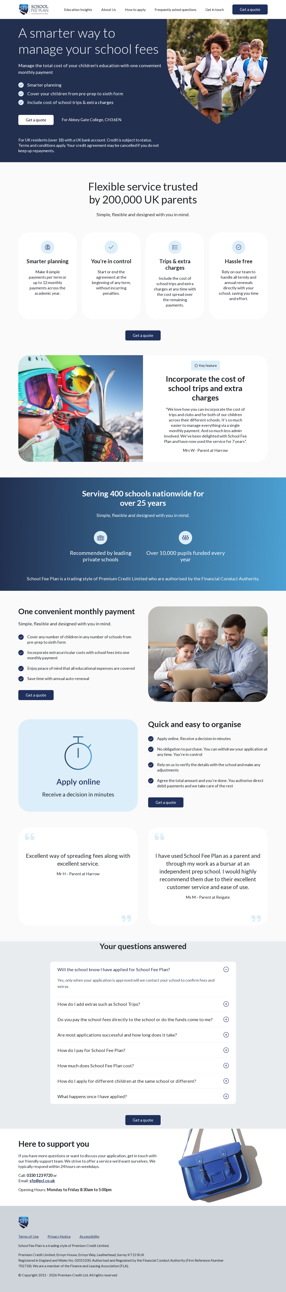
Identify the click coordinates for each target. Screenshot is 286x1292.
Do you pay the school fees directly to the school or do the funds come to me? (134, 1019)
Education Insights (78, 9)
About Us (108, 9)
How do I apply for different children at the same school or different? (126, 1081)
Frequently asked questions (175, 9)
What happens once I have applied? (92, 1096)
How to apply (135, 9)
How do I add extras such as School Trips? (98, 1004)
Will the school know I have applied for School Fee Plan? (113, 969)
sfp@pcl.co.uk (42, 1180)
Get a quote (36, 695)
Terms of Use (28, 1236)
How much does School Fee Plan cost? (95, 1065)
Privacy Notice (59, 1236)
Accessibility (89, 1236)
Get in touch (214, 9)
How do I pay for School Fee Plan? (91, 1050)
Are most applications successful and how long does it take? (117, 1034)
